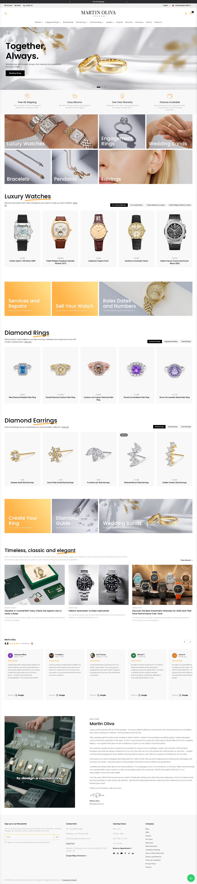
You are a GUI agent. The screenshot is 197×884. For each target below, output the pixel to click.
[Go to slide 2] (94, 87)
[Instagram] (118, 853)
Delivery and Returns (153, 857)
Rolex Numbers (151, 846)
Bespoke (120, 22)
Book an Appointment (121, 848)
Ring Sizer (149, 843)
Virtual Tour (70, 843)
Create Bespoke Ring (17, 72)
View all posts (186, 560)
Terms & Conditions (153, 860)
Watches (38, 22)
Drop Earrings (186, 427)
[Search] (6, 13)
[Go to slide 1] (92, 87)
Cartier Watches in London (156, 205)
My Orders (17, 5)
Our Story (149, 839)
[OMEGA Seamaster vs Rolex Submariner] (98, 585)
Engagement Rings (52, 22)
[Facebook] (114, 853)
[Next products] (191, 239)
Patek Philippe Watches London (180, 205)
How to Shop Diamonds (154, 853)
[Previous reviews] (184, 641)
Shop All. (28, 342)
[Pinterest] (125, 853)
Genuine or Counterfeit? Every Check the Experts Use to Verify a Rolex (33, 612)
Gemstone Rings (96, 22)
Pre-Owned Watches (119, 205)
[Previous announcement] (70, 1)
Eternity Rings (81, 22)
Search (148, 836)
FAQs (147, 832)
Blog (147, 829)
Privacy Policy (150, 864)
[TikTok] (129, 853)
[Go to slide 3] (97, 87)
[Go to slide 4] (99, 87)
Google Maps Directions (76, 856)
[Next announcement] (127, 1)
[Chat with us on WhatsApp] (191, 878)
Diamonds (129, 22)
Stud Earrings (159, 427)
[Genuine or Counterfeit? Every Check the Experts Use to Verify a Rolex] (35, 585)
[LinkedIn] (133, 853)
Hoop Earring (172, 427)
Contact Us (29, 5)
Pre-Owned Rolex (136, 205)
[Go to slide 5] (103, 87)
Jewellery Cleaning (152, 850)
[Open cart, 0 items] (190, 13)
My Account (8, 5)
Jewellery (109, 22)
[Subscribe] (56, 837)
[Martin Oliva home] (98, 13)
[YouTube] (122, 853)
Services (149, 22)
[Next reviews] (190, 641)
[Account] (186, 13)
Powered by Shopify (69, 880)
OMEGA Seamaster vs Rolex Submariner (88, 610)
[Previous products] (5, 239)
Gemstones (139, 22)
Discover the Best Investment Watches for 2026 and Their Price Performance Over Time (162, 612)
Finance (148, 867)
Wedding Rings (68, 22)
